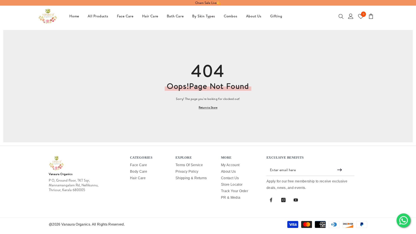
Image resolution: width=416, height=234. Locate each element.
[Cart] (371, 16)
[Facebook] (271, 200)
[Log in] (351, 16)
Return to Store (208, 107)
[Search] (341, 16)
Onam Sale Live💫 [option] (208, 2)
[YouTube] (295, 200)
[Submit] (340, 170)
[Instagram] (283, 200)
